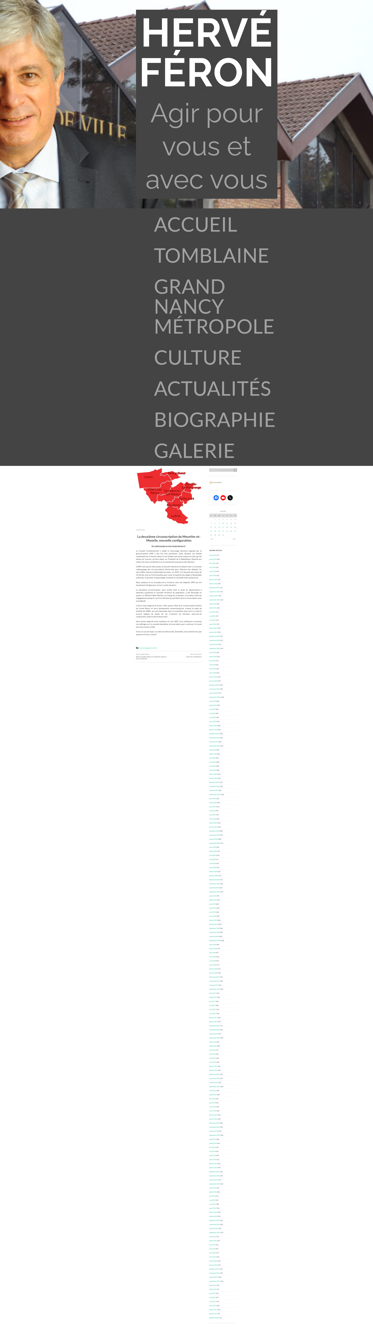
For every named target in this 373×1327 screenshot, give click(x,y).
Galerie (194, 450)
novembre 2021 (214, 786)
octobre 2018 (213, 936)
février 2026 (213, 579)
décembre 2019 (214, 880)
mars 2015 (212, 1111)
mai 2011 (212, 1297)
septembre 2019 (214, 892)
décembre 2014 (214, 1123)
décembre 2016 (214, 1026)
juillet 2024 (213, 656)
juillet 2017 (213, 997)
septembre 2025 (214, 600)
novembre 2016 (214, 1030)
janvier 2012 (213, 1265)
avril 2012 (212, 1253)
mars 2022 (212, 770)
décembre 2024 (214, 636)
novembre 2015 (214, 1078)
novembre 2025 (214, 592)
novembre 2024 (214, 640)
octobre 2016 (213, 1034)
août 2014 (212, 1139)
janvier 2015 (213, 1119)
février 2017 (213, 1017)
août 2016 (212, 1042)
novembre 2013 (214, 1176)
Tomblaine (211, 255)
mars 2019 (212, 916)
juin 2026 (212, 563)
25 (227, 531)
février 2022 (213, 774)
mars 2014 (212, 1159)
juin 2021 (212, 807)
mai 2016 (212, 1054)
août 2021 (212, 798)
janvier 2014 (213, 1167)
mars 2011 (212, 1305)
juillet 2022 (213, 754)
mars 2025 (212, 624)
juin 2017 (212, 1001)
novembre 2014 (214, 1127)
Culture (198, 357)
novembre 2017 (214, 981)
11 (227, 523)
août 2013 (212, 1188)
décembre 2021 (214, 782)
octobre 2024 (213, 644)
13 (235, 523)
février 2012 (213, 1261)
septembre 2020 (214, 843)
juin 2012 (212, 1245)
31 (223, 535)
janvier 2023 (213, 729)
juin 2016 (212, 1050)
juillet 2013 (213, 1192)
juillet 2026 (213, 559)
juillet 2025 (213, 608)
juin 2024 (212, 661)
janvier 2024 (213, 681)
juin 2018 (212, 952)
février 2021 (213, 823)
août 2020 (212, 847)
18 (227, 527)
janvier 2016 (213, 1070)
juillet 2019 (213, 900)
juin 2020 (212, 855)
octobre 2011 (213, 1277)
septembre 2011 (214, 1281)
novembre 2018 (214, 932)
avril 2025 (212, 620)
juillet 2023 (213, 705)
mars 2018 (212, 965)
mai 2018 (212, 957)
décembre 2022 (214, 733)
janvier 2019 (213, 924)
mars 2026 (212, 575)
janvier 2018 (213, 973)
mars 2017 (212, 1013)
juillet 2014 (213, 1143)
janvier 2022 (213, 778)
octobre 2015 (213, 1082)
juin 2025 (212, 612)
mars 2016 (212, 1062)
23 (219, 531)
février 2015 (213, 1115)
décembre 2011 (214, 1269)
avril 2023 (212, 717)
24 (223, 531)
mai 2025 (212, 616)
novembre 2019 (214, 884)
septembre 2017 (214, 989)
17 (223, 527)
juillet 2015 (213, 1094)
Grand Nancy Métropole (214, 306)
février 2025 (213, 628)
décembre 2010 (214, 1318)
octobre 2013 (213, 1180)
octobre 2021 (213, 790)
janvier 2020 (213, 875)
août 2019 (212, 896)
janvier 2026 (213, 583)
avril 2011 (212, 1301)
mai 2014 (212, 1151)
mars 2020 (212, 867)
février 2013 (213, 1212)
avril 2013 (212, 1204)
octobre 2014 (213, 1131)
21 (211, 531)
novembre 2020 (214, 835)
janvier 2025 (213, 632)
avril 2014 (212, 1155)
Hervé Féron (207, 52)
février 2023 (213, 725)
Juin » (234, 539)
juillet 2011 (213, 1289)
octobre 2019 (213, 888)
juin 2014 (212, 1147)
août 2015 (212, 1090)
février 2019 (213, 920)
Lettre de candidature (194, 656)
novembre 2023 (214, 689)
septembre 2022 (214, 746)
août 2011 (212, 1285)
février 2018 (213, 969)
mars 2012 (212, 1257)
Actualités (212, 388)
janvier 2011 (213, 1313)
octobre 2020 (213, 839)
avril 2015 (212, 1107)
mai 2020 (212, 859)
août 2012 (212, 1236)
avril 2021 (212, 815)
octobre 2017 (213, 985)
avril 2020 (212, 863)
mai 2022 (212, 762)
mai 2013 (212, 1200)
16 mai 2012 (140, 530)
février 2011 (213, 1309)
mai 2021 (212, 811)
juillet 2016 (213, 1046)
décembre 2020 (214, 831)
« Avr (211, 539)
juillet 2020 (213, 851)
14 (211, 527)
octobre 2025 (213, 596)
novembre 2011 (214, 1273)
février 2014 (213, 1163)
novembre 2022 (214, 738)
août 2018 (212, 944)
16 (219, 527)
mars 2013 (212, 1208)
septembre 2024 (214, 648)
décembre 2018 (214, 928)
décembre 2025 (214, 587)
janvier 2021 (213, 827)
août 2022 (212, 750)
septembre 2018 (214, 940)
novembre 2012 (214, 1224)
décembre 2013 (214, 1172)
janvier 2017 (213, 1021)
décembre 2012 (214, 1220)
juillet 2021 (213, 802)
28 (211, 535)
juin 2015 (212, 1099)
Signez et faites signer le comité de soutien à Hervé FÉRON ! (151, 657)
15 (215, 527)
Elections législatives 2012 (148, 648)
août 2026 (212, 555)
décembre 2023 (214, 685)
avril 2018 (212, 961)
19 (231, 527)
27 (235, 531)
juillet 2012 (213, 1241)
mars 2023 (212, 721)
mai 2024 (212, 665)
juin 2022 (212, 758)
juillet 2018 (213, 948)
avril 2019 (212, 912)
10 (223, 523)
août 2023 (212, 701)
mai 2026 (212, 567)
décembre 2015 (214, 1074)
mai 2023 (212, 713)
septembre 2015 (214, 1086)
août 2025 (212, 604)
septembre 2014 (214, 1135)
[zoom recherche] (235, 470)
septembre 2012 (214, 1232)
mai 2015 (212, 1103)
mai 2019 (212, 908)
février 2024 (213, 677)
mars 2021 (212, 819)
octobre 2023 (213, 693)
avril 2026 (212, 571)
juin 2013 (212, 1196)
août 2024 (212, 652)
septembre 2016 (214, 1038)
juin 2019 (212, 904)
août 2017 (212, 993)
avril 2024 (212, 669)
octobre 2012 (213, 1228)
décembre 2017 (214, 977)
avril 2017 (212, 1009)
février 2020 (213, 871)
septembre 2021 (214, 794)
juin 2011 (212, 1293)
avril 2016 (212, 1058)
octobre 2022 (213, 742)
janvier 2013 (213, 1216)
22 (215, 531)
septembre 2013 (214, 1184)
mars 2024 (212, 673)
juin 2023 (212, 709)
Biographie (215, 419)
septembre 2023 (214, 697)
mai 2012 (212, 1249)
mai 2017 (212, 1005)
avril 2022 (212, 766)
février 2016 (213, 1066)
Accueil (195, 224)
